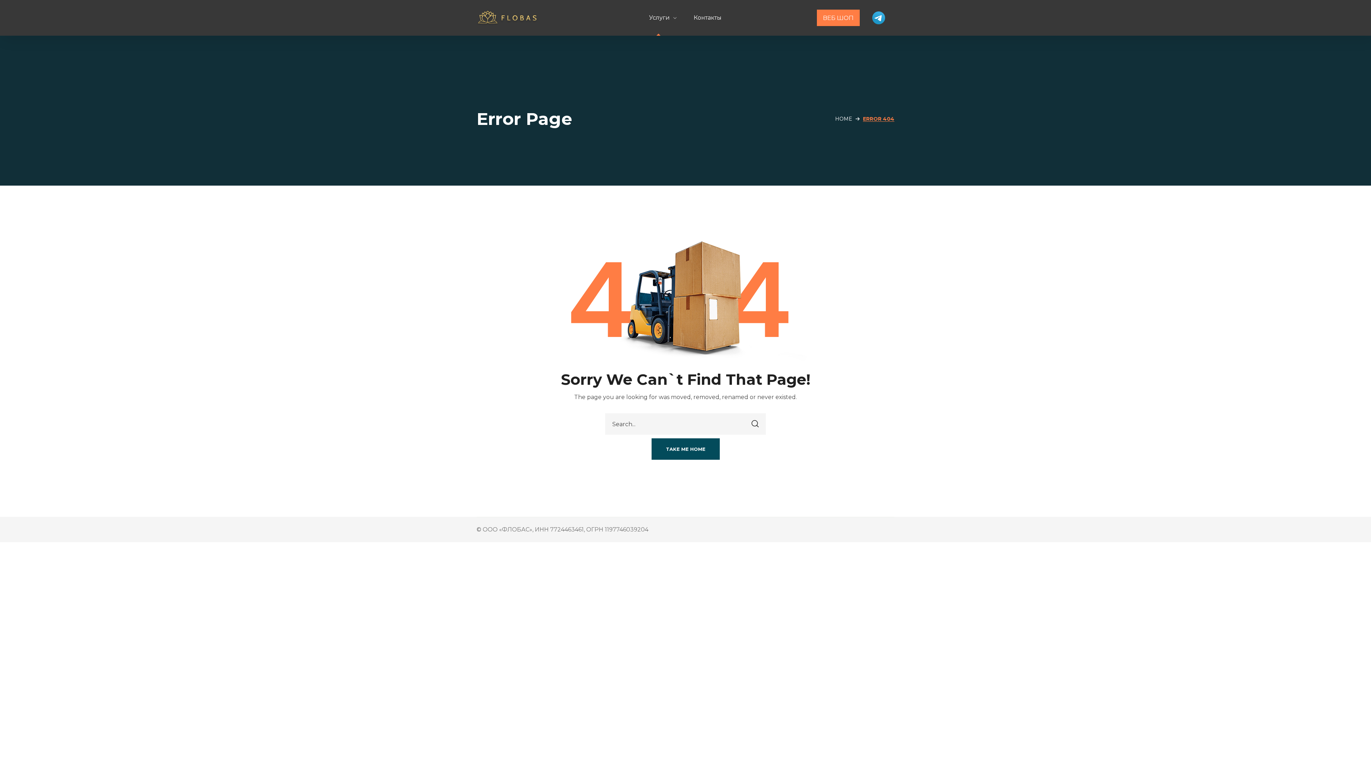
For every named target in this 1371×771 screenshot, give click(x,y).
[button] (686, 449)
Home (843, 119)
